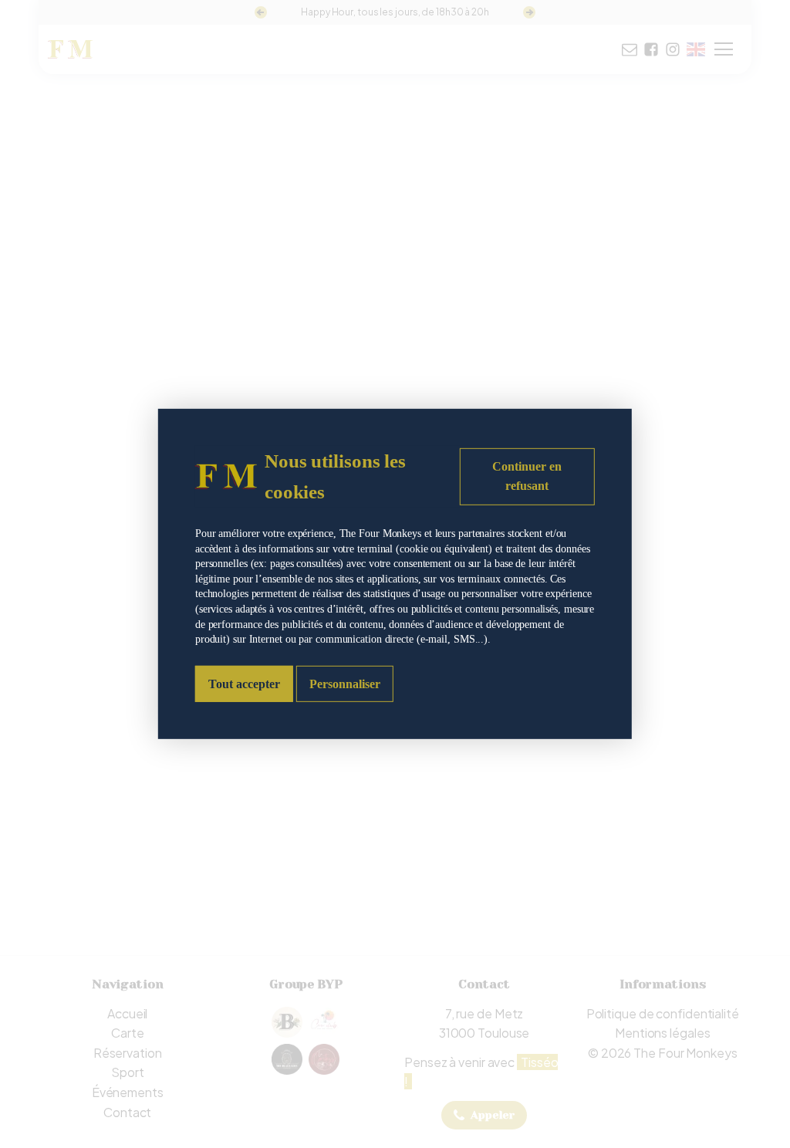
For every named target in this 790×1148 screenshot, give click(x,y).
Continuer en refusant (527, 475)
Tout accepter (244, 683)
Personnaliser (344, 683)
